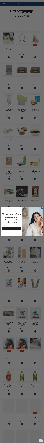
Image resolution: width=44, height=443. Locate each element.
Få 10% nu (11, 228)
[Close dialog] (41, 208)
